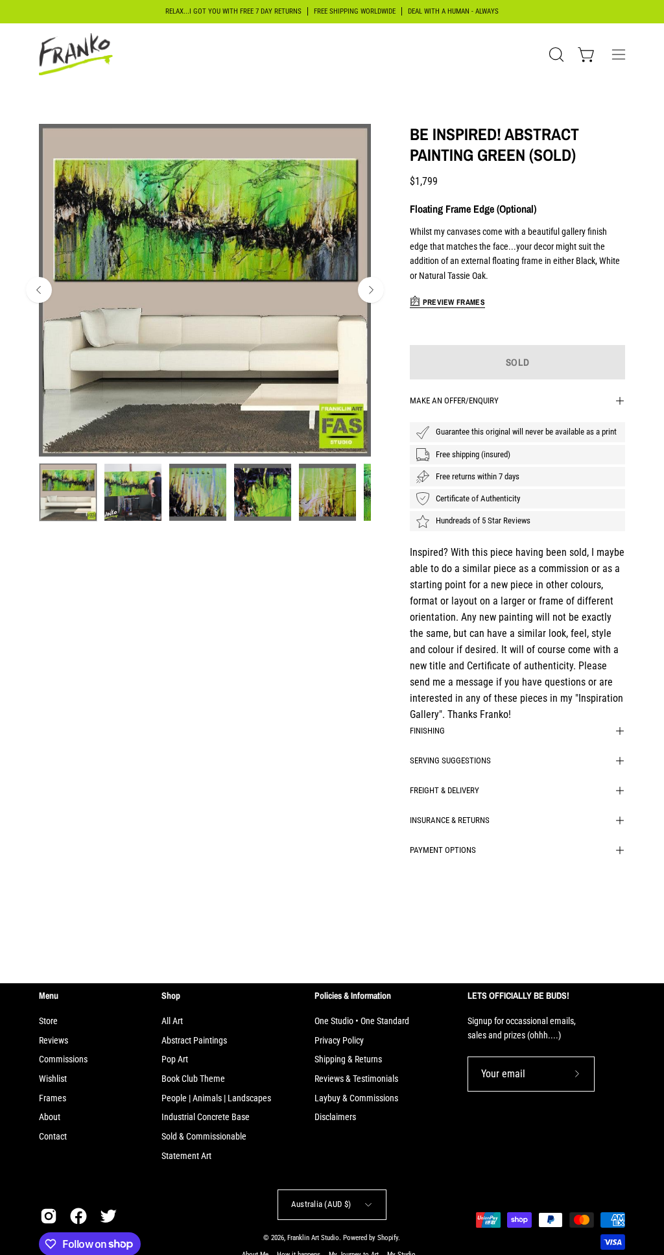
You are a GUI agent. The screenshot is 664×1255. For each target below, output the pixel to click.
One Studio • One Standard (361, 1021)
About (49, 1117)
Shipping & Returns (348, 1059)
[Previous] (39, 290)
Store (48, 1021)
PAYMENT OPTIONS (443, 850)
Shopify (387, 1238)
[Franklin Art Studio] (78, 54)
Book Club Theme (193, 1078)
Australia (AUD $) (321, 1204)
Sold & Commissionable (203, 1136)
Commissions (63, 1059)
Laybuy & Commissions (356, 1098)
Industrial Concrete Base (205, 1117)
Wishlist (53, 1078)
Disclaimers (335, 1117)
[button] (555, 54)
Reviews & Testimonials (356, 1078)
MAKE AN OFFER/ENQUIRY (454, 400)
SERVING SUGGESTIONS (450, 760)
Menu (48, 995)
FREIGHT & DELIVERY (444, 790)
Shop (170, 995)
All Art (172, 1021)
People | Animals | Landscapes (216, 1098)
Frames (52, 1098)
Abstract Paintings (194, 1040)
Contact (53, 1136)
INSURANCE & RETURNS (450, 820)
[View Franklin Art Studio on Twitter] (108, 1216)
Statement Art (186, 1156)
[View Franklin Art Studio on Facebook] (78, 1216)
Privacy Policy (339, 1040)
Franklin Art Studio (313, 1238)
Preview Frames (452, 302)
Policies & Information (352, 995)
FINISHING (427, 730)
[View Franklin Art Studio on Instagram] (48, 1216)
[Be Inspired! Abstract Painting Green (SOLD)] (68, 492)
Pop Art (174, 1059)
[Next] (371, 290)
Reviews (53, 1040)
